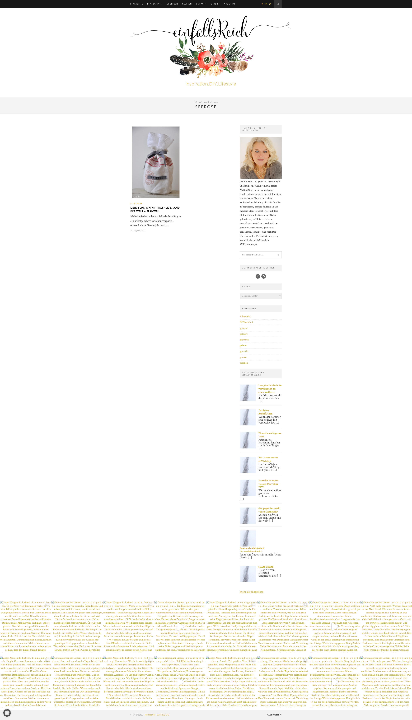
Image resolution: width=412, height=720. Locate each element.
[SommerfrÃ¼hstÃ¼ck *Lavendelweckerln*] (248, 545)
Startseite (136, 4)
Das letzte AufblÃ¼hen (265, 412)
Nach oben (273, 715)
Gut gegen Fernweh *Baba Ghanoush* (269, 510)
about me (230, 4)
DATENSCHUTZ (163, 715)
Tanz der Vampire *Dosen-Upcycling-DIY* (268, 484)
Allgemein (136, 203)
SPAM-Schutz (265, 567)
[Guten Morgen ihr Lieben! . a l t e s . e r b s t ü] (334, 626)
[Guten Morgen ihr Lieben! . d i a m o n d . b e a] (26, 626)
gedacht (244, 328)
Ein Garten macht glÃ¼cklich (268, 459)
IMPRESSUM (150, 715)
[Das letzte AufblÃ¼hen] (248, 424)
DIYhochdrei (155, 4)
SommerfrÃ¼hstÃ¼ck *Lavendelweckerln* (252, 549)
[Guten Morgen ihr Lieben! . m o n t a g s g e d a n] (77, 626)
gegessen (172, 4)
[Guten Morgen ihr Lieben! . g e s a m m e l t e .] (180, 626)
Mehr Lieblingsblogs (251, 592)
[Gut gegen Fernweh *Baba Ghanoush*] (248, 523)
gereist (215, 4)
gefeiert (244, 334)
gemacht (201, 4)
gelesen (187, 4)
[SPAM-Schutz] (248, 581)
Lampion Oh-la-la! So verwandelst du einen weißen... (269, 389)
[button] (7, 713)
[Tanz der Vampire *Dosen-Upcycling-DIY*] (248, 495)
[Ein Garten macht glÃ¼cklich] (248, 472)
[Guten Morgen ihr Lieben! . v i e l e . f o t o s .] (128, 626)
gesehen (244, 363)
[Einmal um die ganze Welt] (248, 447)
